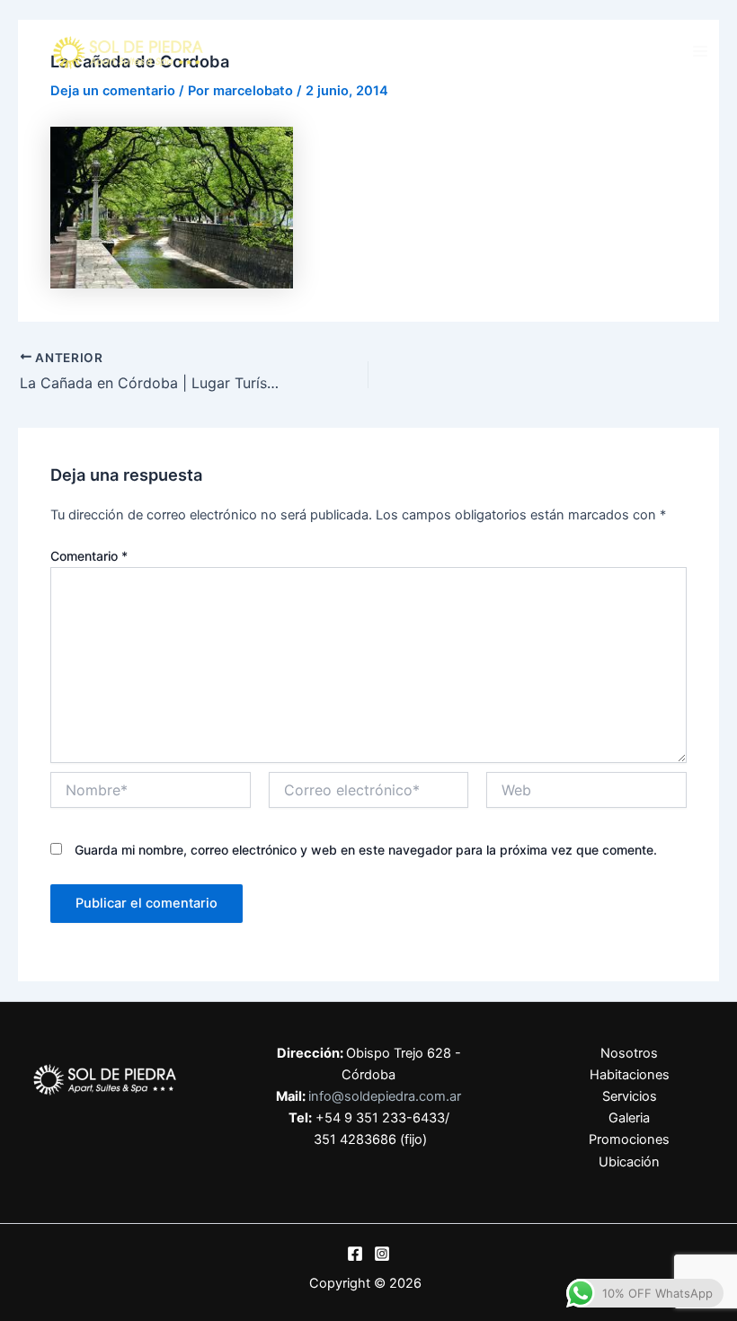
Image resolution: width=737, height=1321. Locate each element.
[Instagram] (382, 1254)
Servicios (629, 1096)
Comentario (89, 555)
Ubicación (629, 1162)
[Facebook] (355, 1254)
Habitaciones (630, 1075)
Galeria (629, 1118)
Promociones (629, 1139)
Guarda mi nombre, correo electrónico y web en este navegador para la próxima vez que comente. (366, 849)
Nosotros (629, 1053)
